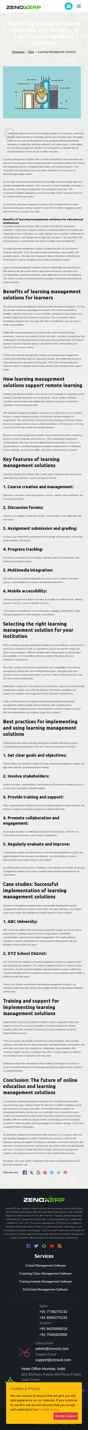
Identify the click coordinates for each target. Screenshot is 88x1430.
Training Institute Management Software (45, 1281)
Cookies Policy (49, 1409)
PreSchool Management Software (45, 1289)
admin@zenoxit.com (52, 1349)
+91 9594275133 (53, 1318)
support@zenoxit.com (53, 1360)
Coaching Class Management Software (45, 1273)
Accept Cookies (65, 1416)
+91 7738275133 (53, 1312)
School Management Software (45, 1265)
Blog (31, 51)
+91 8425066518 (53, 1329)
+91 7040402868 (53, 1335)
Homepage (18, 51)
